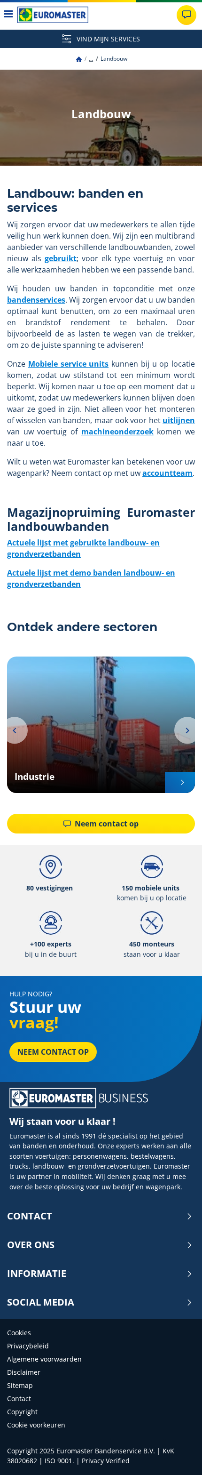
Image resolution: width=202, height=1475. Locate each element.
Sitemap (20, 1385)
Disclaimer (23, 1372)
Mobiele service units (68, 364)
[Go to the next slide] (187, 730)
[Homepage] (79, 59)
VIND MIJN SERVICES (107, 38)
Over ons (30, 1245)
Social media (40, 1302)
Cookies (19, 1332)
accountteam (167, 473)
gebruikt (61, 258)
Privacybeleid (28, 1345)
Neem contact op (106, 823)
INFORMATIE (36, 1273)
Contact (29, 1216)
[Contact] (186, 15)
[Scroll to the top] (177, 1455)
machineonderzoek (117, 431)
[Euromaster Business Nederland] (52, 15)
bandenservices (36, 300)
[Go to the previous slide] (14, 730)
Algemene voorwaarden (44, 1359)
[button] (91, 59)
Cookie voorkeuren (36, 1424)
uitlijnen (179, 420)
